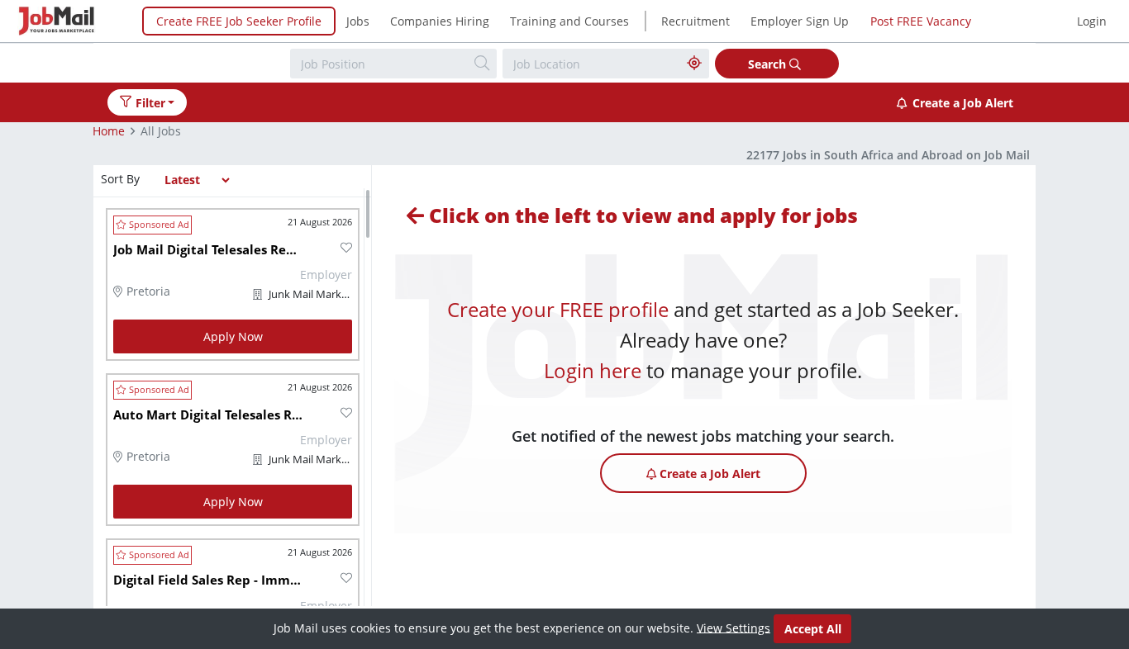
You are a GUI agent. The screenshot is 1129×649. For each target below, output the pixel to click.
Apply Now (233, 336)
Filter (150, 103)
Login (1092, 21)
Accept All (812, 629)
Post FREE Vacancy (920, 21)
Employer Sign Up (799, 21)
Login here (592, 370)
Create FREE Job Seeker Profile (239, 21)
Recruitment (695, 21)
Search (768, 64)
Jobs (357, 21)
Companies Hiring (439, 21)
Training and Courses (569, 21)
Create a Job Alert (962, 103)
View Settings (733, 627)
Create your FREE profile (558, 309)
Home (109, 131)
